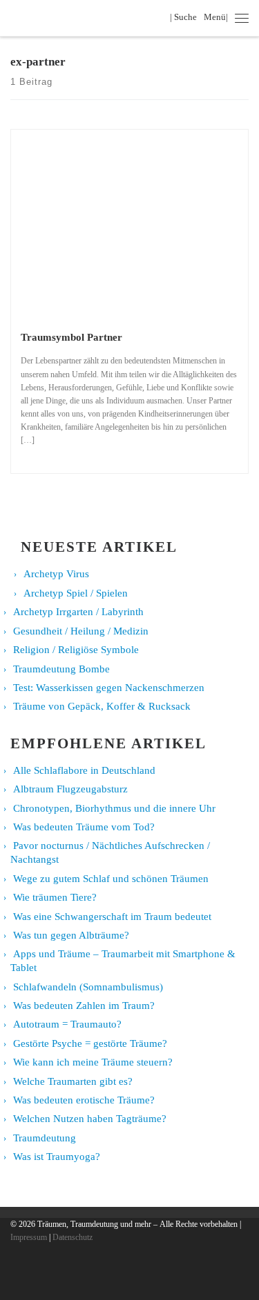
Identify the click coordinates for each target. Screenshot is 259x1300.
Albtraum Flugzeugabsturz (70, 788)
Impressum (28, 1237)
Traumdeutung (44, 1137)
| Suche (186, 17)
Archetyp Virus (56, 573)
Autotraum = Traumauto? (67, 1024)
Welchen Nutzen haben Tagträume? (89, 1118)
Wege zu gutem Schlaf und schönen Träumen (111, 878)
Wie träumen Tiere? (55, 897)
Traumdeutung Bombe (61, 668)
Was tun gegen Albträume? (71, 935)
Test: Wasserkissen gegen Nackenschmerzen (108, 687)
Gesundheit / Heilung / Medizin (80, 631)
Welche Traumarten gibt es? (73, 1081)
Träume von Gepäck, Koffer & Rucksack (102, 706)
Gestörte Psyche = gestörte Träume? (90, 1043)
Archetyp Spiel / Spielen (75, 593)
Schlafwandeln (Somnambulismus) (88, 986)
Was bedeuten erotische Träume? (84, 1100)
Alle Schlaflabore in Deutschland (84, 770)
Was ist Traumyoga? (56, 1156)
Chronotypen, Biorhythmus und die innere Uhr (114, 808)
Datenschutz (72, 1237)
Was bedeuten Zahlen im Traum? (84, 1005)
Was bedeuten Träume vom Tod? (84, 826)
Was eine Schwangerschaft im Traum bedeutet (112, 916)
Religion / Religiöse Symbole (76, 649)
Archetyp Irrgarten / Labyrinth (78, 611)
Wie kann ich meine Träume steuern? (93, 1062)
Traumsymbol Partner (71, 337)
